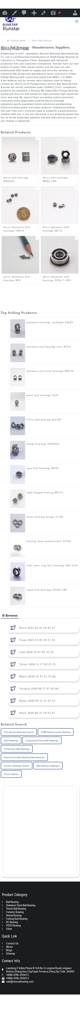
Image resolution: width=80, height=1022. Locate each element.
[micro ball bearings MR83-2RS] (59, 155)
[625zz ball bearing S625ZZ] (17, 425)
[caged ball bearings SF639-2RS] (17, 595)
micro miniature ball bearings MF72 (56, 229)
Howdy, (75, 13)
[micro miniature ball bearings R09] (20, 254)
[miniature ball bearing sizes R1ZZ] (17, 352)
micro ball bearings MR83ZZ (16, 179)
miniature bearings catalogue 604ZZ (49, 322)
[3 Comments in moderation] (24, 13)
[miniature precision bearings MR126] (17, 377)
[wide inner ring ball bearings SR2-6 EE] (17, 571)
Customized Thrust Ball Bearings (41, 740)
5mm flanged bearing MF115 (45, 492)
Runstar (5, 13)
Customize (14, 13)
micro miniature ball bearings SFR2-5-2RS (57, 278)
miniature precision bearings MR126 (50, 371)
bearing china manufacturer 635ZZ (48, 541)
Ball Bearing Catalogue (48, 765)
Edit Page (43, 13)
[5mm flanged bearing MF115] (17, 498)
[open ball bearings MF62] (17, 474)
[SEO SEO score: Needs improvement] (55, 13)
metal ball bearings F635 (42, 395)
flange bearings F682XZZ (43, 444)
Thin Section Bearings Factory (19, 732)
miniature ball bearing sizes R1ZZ (48, 346)
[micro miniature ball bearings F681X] (20, 204)
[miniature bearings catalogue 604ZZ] (17, 328)
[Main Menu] (76, 21)
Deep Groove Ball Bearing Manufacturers (24, 757)
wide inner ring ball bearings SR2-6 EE (52, 565)
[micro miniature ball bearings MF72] (59, 204)
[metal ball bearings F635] (17, 401)
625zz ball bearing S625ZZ (44, 419)
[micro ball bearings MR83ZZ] (20, 155)
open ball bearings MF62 (42, 468)
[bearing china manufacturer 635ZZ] (17, 547)
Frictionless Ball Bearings (17, 748)
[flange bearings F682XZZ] (17, 449)
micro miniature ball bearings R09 (17, 278)
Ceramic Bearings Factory (16, 765)
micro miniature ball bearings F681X (17, 229)
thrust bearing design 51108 (44, 517)
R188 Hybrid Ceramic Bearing (55, 732)
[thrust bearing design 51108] (17, 522)
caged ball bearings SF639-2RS (46, 590)
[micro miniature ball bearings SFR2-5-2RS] (59, 254)
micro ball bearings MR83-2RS (55, 179)
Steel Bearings (11, 740)
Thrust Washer (11, 774)
